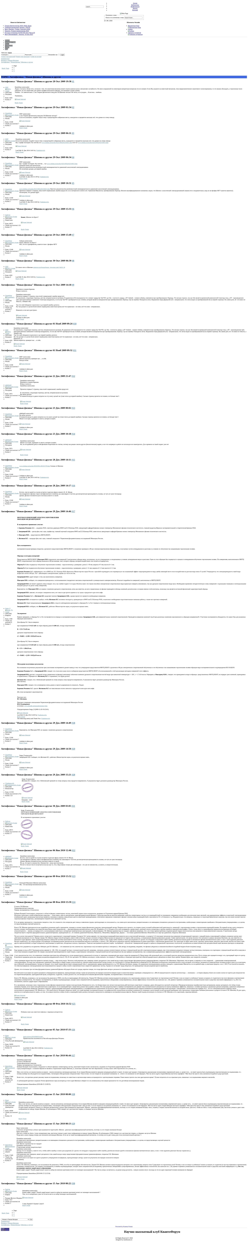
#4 (73, 157)
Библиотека (135, 5)
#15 (73, 459)
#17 (73, 511)
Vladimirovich (40, 150)
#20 (73, 774)
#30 (73, 1183)
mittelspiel (8, 385)
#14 (73, 434)
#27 (73, 1055)
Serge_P (7, 608)
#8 (73, 260)
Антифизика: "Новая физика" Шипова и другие (17, 62)
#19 (73, 749)
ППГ (6, 87)
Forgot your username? (23, 56)
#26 (73, 1029)
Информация (135, 6)
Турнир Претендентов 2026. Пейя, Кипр (18, 26)
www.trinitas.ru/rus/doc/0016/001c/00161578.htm (34, 466)
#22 (73, 850)
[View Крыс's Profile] (10, 1037)
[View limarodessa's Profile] (11, 1069)
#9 (73, 285)
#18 (73, 723)
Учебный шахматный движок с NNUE (17, 27)
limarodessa (8, 1066)
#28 (73, 1094)
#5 (73, 183)
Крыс (7, 1035)
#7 (73, 235)
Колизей (135, 10)
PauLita (7, 1189)
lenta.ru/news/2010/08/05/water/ (33, 1036)
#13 (73, 408)
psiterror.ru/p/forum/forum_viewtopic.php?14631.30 (49, 267)
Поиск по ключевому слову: (115, 17)
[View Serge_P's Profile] (11, 612)
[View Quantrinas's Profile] (12, 115)
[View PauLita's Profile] (11, 1191)
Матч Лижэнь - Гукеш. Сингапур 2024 (17, 29)
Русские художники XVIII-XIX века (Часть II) (20, 33)
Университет (5, 58)
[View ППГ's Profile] (9, 91)
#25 (73, 1003)
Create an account (35, 56)
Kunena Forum (128, 1226)
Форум (135, 8)
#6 (73, 209)
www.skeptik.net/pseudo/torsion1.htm (35, 706)
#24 (73, 902)
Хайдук (7, 215)
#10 (74, 323)
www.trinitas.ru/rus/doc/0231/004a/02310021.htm (57, 142)
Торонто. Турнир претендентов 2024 (17, 31)
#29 (73, 1123)
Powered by (119, 1226)
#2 (73, 107)
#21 (73, 806)
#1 (73, 81)
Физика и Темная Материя (10, 60)
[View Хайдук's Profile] (11, 216)
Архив (135, 3)
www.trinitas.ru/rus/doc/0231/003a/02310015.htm (93, 142)
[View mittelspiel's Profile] (11, 387)
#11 (74, 350)
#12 (73, 376)
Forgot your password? (8, 56)
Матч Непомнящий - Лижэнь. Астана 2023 (19, 34)
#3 (73, 133)
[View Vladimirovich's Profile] (13, 785)
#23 (73, 876)
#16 (73, 485)
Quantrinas (8, 113)
